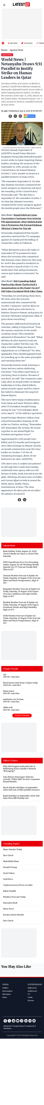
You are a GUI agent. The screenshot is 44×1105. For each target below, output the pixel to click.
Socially (28, 43)
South (30, 997)
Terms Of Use (18, 1026)
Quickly (14, 43)
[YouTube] (17, 1020)
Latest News (9, 545)
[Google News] (30, 1020)
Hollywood (32, 991)
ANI (5, 111)
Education (6, 994)
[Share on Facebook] (19, 499)
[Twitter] (9, 1020)
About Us (7, 1026)
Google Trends (10, 669)
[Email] (34, 1020)
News (4, 997)
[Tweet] (24, 499)
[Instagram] (21, 1020)
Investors (7, 1028)
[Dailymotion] (13, 1020)
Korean (31, 1000)
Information (7, 991)
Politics (5, 988)
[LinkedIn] (26, 1020)
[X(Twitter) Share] (15, 116)
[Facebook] (5, 1020)
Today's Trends (22, 715)
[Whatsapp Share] (20, 116)
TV (29, 994)
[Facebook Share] (10, 116)
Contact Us (30, 1026)
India (5, 984)
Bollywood (32, 988)
